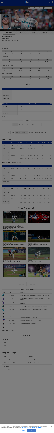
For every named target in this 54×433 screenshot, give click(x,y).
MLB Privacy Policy (25, 427)
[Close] (51, 426)
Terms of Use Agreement (36, 427)
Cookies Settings (21, 430)
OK (31, 430)
